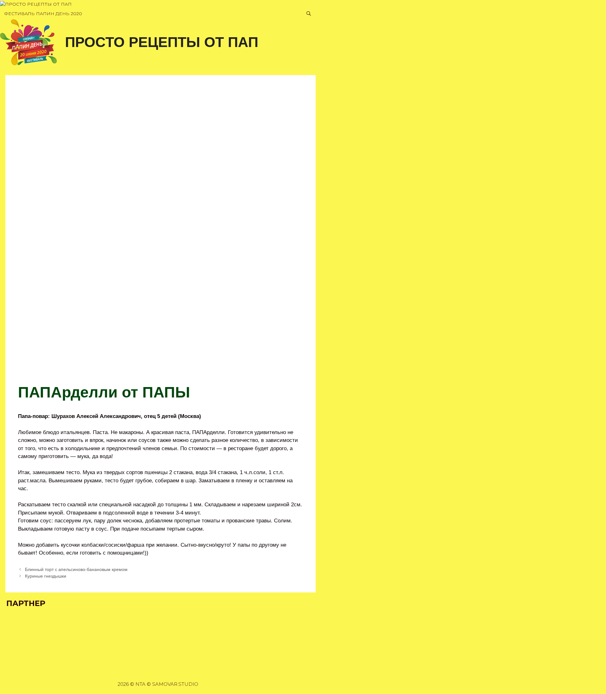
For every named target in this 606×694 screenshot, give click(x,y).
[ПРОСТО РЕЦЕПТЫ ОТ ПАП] (36, 4)
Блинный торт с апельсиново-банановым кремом (76, 569)
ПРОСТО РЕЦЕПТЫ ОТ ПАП (161, 42)
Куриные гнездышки (45, 576)
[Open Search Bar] (309, 13)
